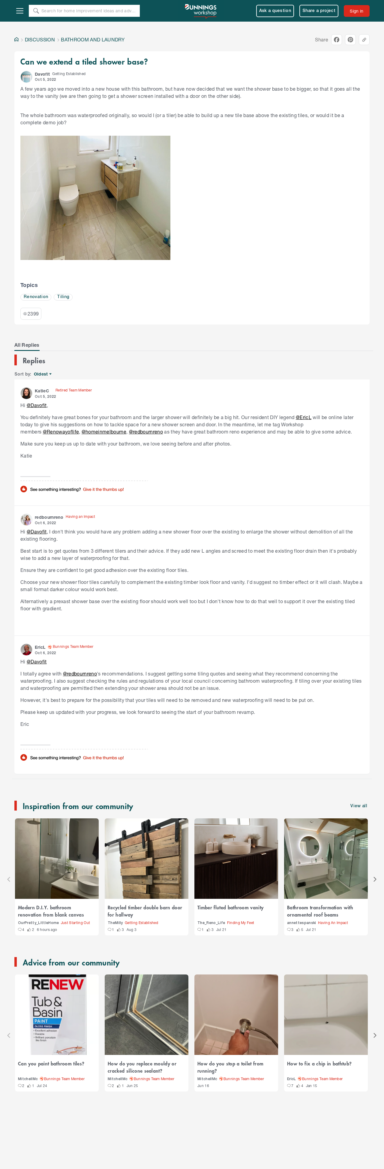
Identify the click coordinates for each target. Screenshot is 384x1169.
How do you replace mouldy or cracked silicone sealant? (142, 1067)
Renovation (36, 297)
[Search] (36, 11)
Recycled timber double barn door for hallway (145, 911)
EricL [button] (40, 647)
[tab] (27, 345)
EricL (291, 1079)
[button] (26, 77)
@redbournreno (146, 431)
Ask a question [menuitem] (275, 11)
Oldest (41, 374)
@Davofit (37, 405)
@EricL (303, 417)
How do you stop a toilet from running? (230, 1067)
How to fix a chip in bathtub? (319, 1063)
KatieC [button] (42, 390)
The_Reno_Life (211, 923)
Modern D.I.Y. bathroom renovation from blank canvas (51, 911)
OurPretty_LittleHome (38, 923)
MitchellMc (28, 1079)
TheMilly (115, 923)
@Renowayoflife (61, 431)
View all (358, 806)
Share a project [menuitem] (318, 11)
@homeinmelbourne (104, 431)
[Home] (16, 39)
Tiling (63, 297)
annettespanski (301, 923)
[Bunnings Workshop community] (201, 10)
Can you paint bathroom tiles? (51, 1063)
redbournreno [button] (49, 517)
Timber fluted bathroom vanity (230, 907)
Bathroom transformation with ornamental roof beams (320, 911)
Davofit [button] (42, 74)
